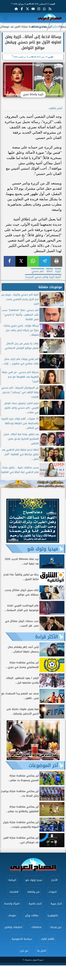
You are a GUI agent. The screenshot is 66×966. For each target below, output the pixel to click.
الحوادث (52, 891)
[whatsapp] (33, 261)
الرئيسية (55, 27)
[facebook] (9, 261)
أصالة (49, 271)
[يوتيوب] (33, 9)
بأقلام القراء (47, 939)
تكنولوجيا (53, 915)
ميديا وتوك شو (39, 27)
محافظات (36, 927)
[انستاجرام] (39, 9)
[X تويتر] (27, 9)
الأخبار (54, 880)
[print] (56, 261)
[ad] (32, 542)
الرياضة (12, 880)
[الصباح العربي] (49, 18)
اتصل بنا (41, 950)
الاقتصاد (13, 891)
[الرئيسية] (16, 9)
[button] (4, 521)
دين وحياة (55, 927)
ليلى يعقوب (55, 108)
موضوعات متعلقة (50, 287)
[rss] (50, 9)
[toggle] (5, 18)
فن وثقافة (33, 891)
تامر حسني (38, 271)
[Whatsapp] (44, 9)
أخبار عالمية (35, 903)
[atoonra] (33, 484)
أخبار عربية (56, 903)
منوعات (12, 915)
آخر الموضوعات (43, 765)
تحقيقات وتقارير (13, 927)
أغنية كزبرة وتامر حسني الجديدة (43, 277)
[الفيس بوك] (22, 9)
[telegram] (45, 261)
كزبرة (58, 271)
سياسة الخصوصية (22, 939)
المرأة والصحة (12, 903)
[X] (21, 261)
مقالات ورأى (31, 915)
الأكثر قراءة (46, 636)
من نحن (24, 950)
